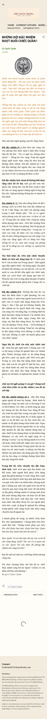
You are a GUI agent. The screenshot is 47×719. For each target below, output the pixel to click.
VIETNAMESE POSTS (31, 28)
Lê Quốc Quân (15, 586)
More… (42, 25)
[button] (43, 37)
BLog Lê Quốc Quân (12, 574)
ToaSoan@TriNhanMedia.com (16, 667)
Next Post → (39, 595)
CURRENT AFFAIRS (26, 25)
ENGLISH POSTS (13, 28)
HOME (11, 25)
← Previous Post (10, 595)
